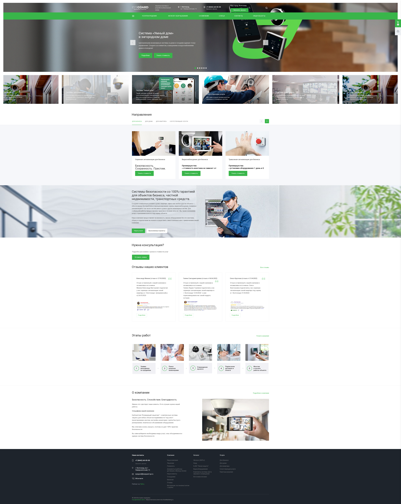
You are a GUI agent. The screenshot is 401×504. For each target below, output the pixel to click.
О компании (204, 16)
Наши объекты (259, 16)
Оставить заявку (141, 257)
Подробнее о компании (261, 393)
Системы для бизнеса (143, 92)
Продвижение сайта (138, 499)
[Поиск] (266, 8)
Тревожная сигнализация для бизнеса (244, 159)
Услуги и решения (149, 16)
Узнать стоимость (163, 55)
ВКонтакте (139, 478)
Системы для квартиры (283, 92)
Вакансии (170, 479)
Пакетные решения (226, 472)
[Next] (265, 42)
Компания (170, 455)
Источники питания (200, 477)
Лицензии (170, 463)
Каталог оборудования (178, 16)
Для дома (223, 463)
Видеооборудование (200, 469)
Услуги (222, 455)
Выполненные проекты (157, 231)
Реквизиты (171, 466)
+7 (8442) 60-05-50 (213, 7)
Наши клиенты (172, 474)
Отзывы (170, 482)
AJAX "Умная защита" (201, 466)
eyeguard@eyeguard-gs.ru (144, 474)
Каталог (196, 455)
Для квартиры (224, 466)
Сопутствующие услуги (73, 94)
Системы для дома (212, 92)
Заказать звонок (239, 10)
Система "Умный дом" (353, 90)
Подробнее (145, 55)
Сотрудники (171, 477)
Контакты (239, 16)
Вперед (269, 296)
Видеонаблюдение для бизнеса (195, 159)
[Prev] (132, 42)
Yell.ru (142, 484)
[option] (153, 156)
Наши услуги (138, 231)
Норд (195, 463)
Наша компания (172, 460)
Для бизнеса (224, 460)
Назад (132, 296)
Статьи (222, 16)
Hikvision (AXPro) (199, 460)
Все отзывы (264, 267)
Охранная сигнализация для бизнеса (150, 159)
